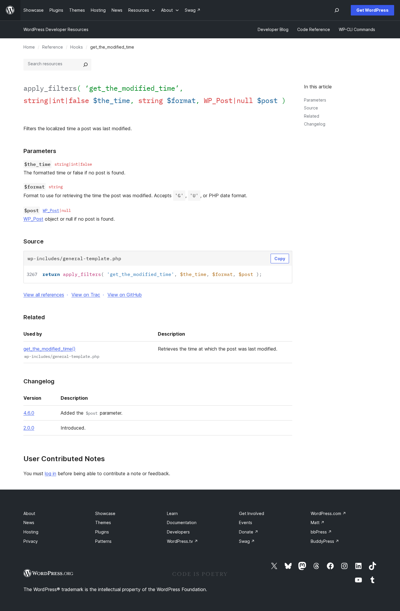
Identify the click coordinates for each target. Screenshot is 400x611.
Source (311, 107)
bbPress (321, 531)
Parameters (315, 99)
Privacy (30, 541)
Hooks (76, 46)
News (28, 522)
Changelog (314, 123)
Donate (248, 531)
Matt (317, 522)
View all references (43, 295)
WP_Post (51, 210)
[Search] (85, 65)
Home (29, 46)
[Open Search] (337, 10)
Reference (52, 46)
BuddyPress (325, 541)
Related (311, 116)
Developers (178, 531)
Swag (247, 541)
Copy (279, 258)
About (29, 513)
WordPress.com (328, 513)
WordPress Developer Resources (55, 29)
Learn (172, 513)
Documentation (181, 522)
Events (245, 522)
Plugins (102, 531)
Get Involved (251, 513)
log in (50, 473)
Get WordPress (372, 10)
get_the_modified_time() (49, 349)
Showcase (105, 513)
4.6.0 (28, 413)
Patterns (103, 541)
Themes (103, 522)
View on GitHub (124, 295)
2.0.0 (28, 428)
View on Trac (85, 295)
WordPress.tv (182, 541)
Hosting (30, 531)
